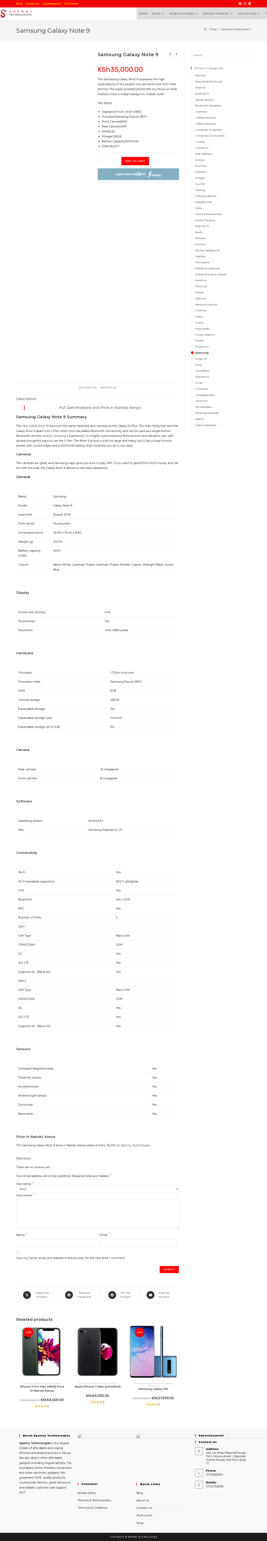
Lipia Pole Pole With (131, 174)
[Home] (205, 29)
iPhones (27, 1383)
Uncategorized (205, 395)
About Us (142, 1500)
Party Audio (202, 328)
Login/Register (51, 3)
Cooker (200, 141)
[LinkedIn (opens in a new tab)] (249, 4)
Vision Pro (201, 400)
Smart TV (201, 358)
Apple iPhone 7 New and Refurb (97, 1386)
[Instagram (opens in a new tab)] (245, 4)
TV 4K (198, 382)
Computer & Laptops (208, 129)
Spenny (24, 1443)
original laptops (55, 1463)
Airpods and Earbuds (208, 81)
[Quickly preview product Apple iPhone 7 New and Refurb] (122, 1332)
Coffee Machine (205, 117)
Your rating (24, 1183)
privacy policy (87, 1493)
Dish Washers (203, 153)
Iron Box (200, 244)
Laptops (200, 256)
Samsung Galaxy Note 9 (236, 29)
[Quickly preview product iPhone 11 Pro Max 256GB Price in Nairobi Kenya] (67, 1332)
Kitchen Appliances (207, 250)
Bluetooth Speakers (208, 105)
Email (105, 1235)
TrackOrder (71, 3)
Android (138, 1383)
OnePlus (200, 310)
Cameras (201, 111)
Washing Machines (207, 413)
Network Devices (206, 304)
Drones (200, 159)
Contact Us (32, 3)
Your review (25, 1195)
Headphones (203, 202)
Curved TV (201, 147)
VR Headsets (203, 406)
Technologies (40, 1443)
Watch (199, 419)
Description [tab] (88, 387)
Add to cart (135, 161)
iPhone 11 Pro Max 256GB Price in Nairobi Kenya (42, 1388)
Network (200, 298)
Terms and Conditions (92, 1507)
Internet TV (202, 226)
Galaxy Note (37, 426)
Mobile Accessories (207, 268)
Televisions (202, 376)
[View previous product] (170, 54)
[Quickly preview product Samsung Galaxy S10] (178, 1332)
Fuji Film (200, 184)
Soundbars (202, 370)
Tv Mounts (201, 388)
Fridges (200, 177)
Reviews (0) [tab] (108, 387)
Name (21, 1235)
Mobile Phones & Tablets (47, 1383)
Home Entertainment (208, 214)
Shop (139, 1523)
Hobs (198, 208)
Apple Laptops (204, 99)
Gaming (200, 190)
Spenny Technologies (135, 1145)
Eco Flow (201, 165)
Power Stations (205, 334)
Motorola (201, 286)
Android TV (202, 93)
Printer (199, 340)
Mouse (199, 292)
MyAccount (144, 1515)
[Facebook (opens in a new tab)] (240, 4)
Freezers (201, 171)
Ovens (199, 322)
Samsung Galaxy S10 (153, 1389)
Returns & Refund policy (94, 1500)
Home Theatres (205, 220)
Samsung (153, 1385)
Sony (198, 364)
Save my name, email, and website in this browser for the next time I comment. (70, 1258)
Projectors (202, 346)
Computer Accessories (209, 135)
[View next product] (176, 54)
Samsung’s (60, 436)
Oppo (199, 316)
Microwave (202, 262)
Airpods (200, 75)
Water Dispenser (206, 425)
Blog (19, 3)
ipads (198, 232)
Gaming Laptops (205, 195)
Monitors (200, 280)
